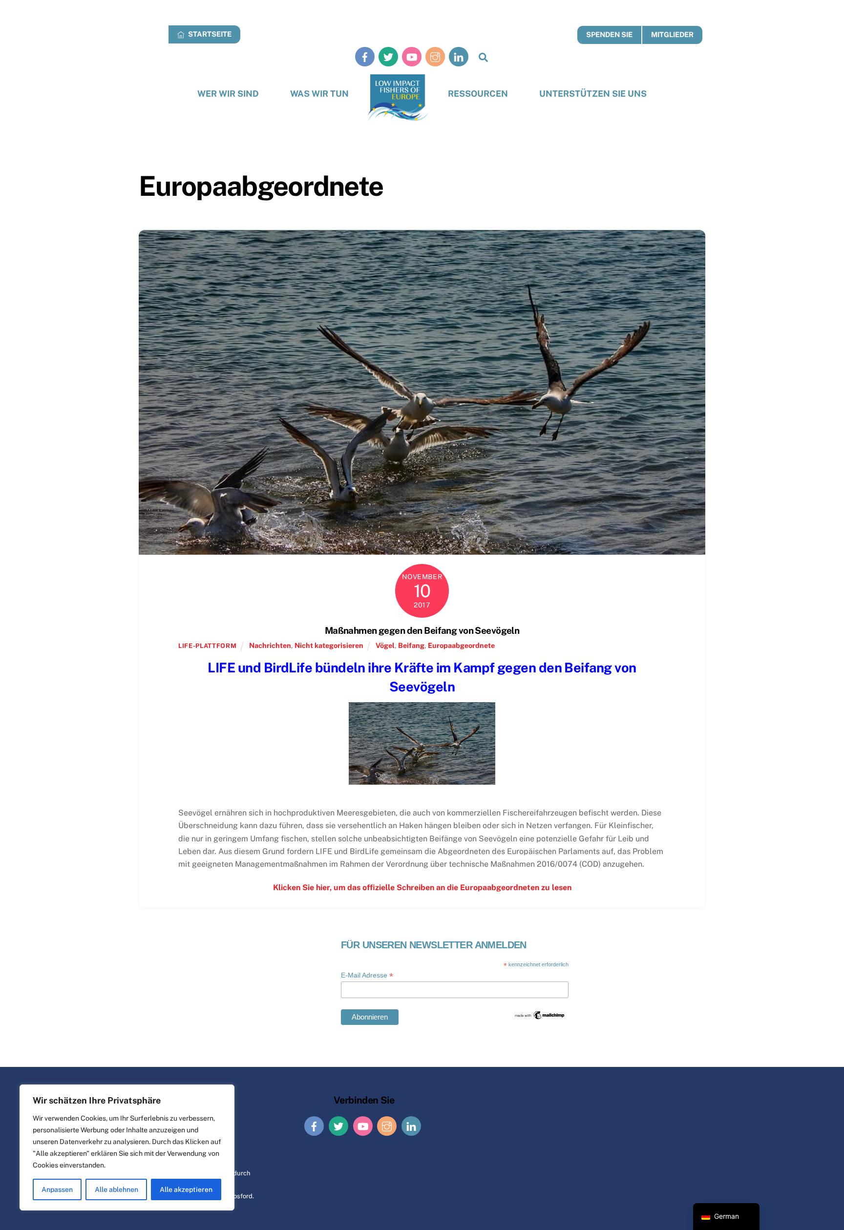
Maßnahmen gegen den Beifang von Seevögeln (422, 630)
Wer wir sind (228, 93)
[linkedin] (458, 56)
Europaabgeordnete (461, 645)
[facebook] (365, 56)
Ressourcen (478, 93)
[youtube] (412, 56)
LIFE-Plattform (207, 645)
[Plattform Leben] (398, 98)
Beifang (411, 645)
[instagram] (435, 56)
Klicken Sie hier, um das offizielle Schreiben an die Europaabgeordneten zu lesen (422, 887)
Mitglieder (672, 34)
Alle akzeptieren (186, 1189)
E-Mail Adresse (367, 975)
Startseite (209, 34)
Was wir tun (319, 93)
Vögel (385, 645)
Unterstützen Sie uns (593, 93)
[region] (127, 1147)
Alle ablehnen (116, 1189)
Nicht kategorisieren (329, 645)
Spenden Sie (609, 34)
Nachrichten (270, 645)
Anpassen (57, 1189)
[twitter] (388, 56)
